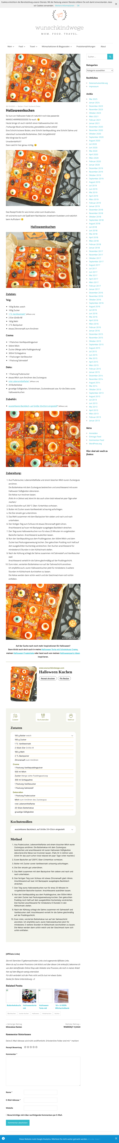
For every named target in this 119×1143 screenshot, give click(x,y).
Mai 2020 (93, 150)
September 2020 (96, 137)
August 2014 (94, 382)
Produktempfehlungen (85, 46)
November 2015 (96, 337)
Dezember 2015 (96, 334)
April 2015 (93, 361)
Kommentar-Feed (96, 440)
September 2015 (96, 344)
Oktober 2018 (95, 216)
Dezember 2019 (96, 168)
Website (9, 1107)
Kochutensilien (43, 720)
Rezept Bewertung (14, 1047)
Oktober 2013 (95, 389)
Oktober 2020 (95, 133)
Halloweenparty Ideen (70, 653)
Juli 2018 (93, 227)
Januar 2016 (94, 330)
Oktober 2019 (95, 175)
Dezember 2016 (96, 292)
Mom (10, 46)
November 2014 (96, 379)
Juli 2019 (93, 185)
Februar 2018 (95, 244)
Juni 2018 (93, 230)
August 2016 (94, 306)
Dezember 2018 (96, 209)
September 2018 (96, 220)
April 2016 (93, 320)
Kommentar (11, 1054)
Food (21, 46)
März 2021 (94, 116)
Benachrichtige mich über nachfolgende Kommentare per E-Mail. (34, 1115)
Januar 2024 (94, 102)
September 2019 (96, 178)
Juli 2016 (93, 309)
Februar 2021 (95, 119)
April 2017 (93, 278)
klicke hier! (94, 1139)
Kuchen (57, 1013)
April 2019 (93, 195)
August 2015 (94, 347)
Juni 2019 (93, 189)
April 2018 (93, 237)
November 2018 (96, 213)
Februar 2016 (95, 327)
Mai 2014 (93, 385)
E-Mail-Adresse (13, 1100)
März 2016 (94, 323)
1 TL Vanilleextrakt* (17, 314)
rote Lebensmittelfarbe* (19, 381)
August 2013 (94, 396)
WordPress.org (95, 443)
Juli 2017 (93, 268)
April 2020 (93, 154)
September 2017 (96, 261)
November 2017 (96, 254)
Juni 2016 (93, 313)
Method (71, 720)
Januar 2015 (94, 372)
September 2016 (96, 303)
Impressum (94, 86)
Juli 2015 (93, 351)
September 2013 (96, 392)
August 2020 (94, 140)
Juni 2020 (93, 147)
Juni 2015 (93, 354)
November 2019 (96, 171)
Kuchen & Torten (34, 106)
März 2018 (94, 240)
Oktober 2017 (95, 258)
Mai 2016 (93, 316)
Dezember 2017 (96, 251)
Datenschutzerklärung (98, 83)
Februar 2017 (95, 285)
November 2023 (96, 109)
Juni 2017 (93, 271)
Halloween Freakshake (23, 653)
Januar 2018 (94, 247)
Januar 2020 (94, 164)
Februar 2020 (95, 161)
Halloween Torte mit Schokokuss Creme (59, 649)
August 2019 (94, 182)
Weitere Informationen (64, 5)
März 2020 (94, 157)
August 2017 (94, 265)
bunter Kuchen (24, 1013)
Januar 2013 (94, 420)
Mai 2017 (93, 275)
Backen (20, 106)
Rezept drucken (48, 678)
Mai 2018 (93, 233)
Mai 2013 (93, 406)
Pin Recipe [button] (64, 678)
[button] (72, 735)
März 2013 (94, 413)
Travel (32, 46)
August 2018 (94, 223)
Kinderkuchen (46, 1013)
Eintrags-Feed (95, 436)
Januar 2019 (94, 206)
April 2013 (93, 410)
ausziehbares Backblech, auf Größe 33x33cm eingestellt (33, 406)
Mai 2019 (93, 192)
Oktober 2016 (95, 299)
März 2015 (94, 365)
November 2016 (96, 296)
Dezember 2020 (96, 126)
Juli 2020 (93, 144)
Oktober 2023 (95, 112)
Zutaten (15, 720)
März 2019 (94, 199)
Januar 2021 (94, 123)
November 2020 (96, 130)
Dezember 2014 (96, 375)
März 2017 (94, 282)
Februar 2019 (95, 202)
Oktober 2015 (95, 341)
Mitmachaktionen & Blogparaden (55, 46)
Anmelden (93, 433)
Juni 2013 (93, 403)
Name (9, 1092)
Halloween (35, 1013)
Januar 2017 (94, 289)
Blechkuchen (12, 1013)
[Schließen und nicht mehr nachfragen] (116, 1139)
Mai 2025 (93, 99)
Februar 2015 (95, 368)
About (103, 46)
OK (78, 5)
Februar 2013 (95, 417)
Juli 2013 (93, 399)
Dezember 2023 (96, 106)
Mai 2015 (93, 358)
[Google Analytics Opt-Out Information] (3, 1139)
